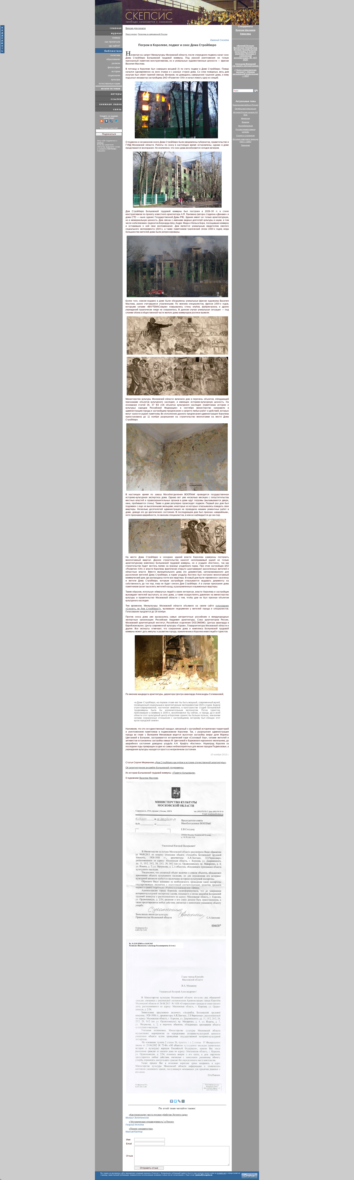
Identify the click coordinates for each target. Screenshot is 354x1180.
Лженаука (245, 145)
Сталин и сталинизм (245, 135)
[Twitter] (175, 1101)
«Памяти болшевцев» (183, 773)
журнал (116, 33)
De (257, 1)
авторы (116, 93)
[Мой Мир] (183, 1101)
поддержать (2, 39)
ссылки (116, 99)
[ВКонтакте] (171, 1101)
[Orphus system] (249, 1175)
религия (116, 63)
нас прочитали (112, 42)
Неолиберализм (245, 126)
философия (114, 67)
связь (117, 109)
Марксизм (245, 118)
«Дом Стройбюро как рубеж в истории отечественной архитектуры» (190, 762)
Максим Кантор (134, 1131)
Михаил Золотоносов (137, 1117)
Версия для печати (136, 28)
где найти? (114, 46)
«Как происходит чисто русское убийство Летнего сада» (158, 1114)
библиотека (113, 51)
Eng (253, 1)
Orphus (100, 143)
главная (116, 28)
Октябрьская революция (245, 109)
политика (115, 55)
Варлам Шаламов (245, 30)
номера (116, 37)
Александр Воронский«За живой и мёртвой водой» (245, 65)
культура (115, 79)
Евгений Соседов (219, 40)
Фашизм (245, 122)
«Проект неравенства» (141, 1128)
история (116, 71)
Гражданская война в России (245, 105)
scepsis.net (221, 1173)
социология (114, 75)
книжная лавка (110, 104)
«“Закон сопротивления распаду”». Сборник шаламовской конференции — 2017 (245, 73)
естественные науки (109, 83)
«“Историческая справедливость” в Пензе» (151, 1121)
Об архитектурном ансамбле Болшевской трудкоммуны (155, 767)
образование (113, 59)
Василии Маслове (148, 778)
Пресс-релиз (131, 34)
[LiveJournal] (179, 1101)
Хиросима (245, 34)
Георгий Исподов (135, 1124)
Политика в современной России (152, 34)
